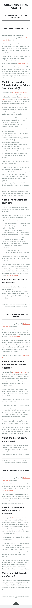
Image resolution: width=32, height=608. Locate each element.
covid (21, 304)
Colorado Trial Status (16, 6)
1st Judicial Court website (20, 518)
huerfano (25, 304)
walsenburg (24, 306)
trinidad (19, 306)
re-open (12, 306)
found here (25, 63)
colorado (18, 304)
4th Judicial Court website (20, 92)
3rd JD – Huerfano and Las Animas (16, 315)
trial (16, 306)
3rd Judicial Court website (20, 372)
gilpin (21, 596)
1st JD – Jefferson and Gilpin (16, 470)
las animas (7, 306)
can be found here (12, 275)
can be (19, 63)
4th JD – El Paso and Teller (16, 28)
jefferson (25, 596)
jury (29, 304)
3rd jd (13, 304)
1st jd (14, 596)
